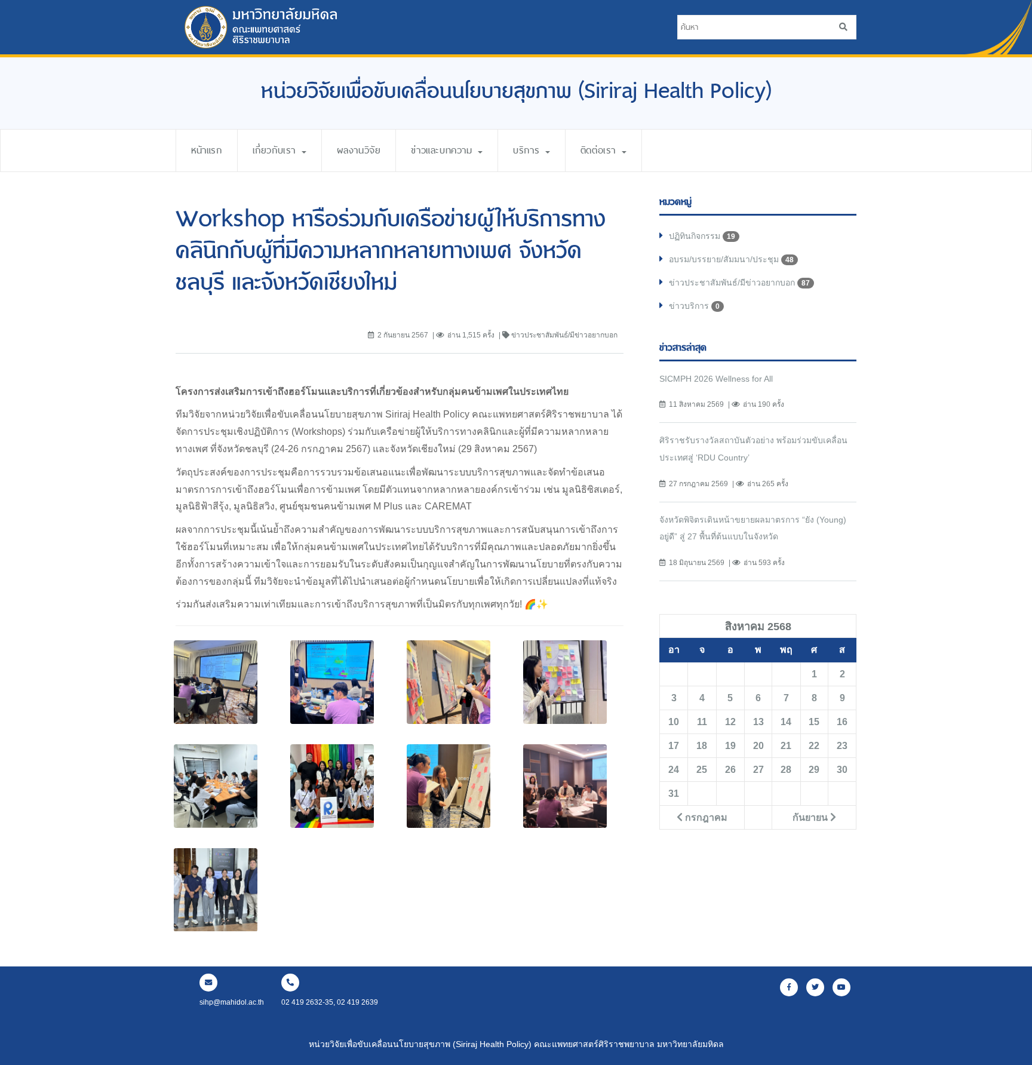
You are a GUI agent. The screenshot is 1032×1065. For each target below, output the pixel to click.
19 (730, 745)
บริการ (528, 150)
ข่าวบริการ (694, 306)
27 (758, 769)
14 (786, 721)
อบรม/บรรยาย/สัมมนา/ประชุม (731, 259)
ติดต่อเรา (600, 150)
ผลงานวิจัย (359, 150)
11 (702, 721)
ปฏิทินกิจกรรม (702, 236)
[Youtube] (841, 987)
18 (701, 745)
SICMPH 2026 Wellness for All (716, 378)
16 (842, 721)
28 (786, 769)
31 (673, 793)
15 (814, 721)
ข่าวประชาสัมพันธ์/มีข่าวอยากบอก (739, 282)
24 (673, 769)
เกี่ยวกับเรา (276, 150)
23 (842, 745)
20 (758, 745)
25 (701, 769)
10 (673, 721)
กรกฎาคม (705, 817)
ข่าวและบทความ (444, 150)
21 (786, 745)
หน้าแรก (206, 150)
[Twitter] (815, 987)
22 (814, 745)
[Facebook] (789, 987)
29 (814, 769)
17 (673, 745)
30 (842, 769)
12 (730, 721)
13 (758, 721)
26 (730, 769)
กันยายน (811, 817)
